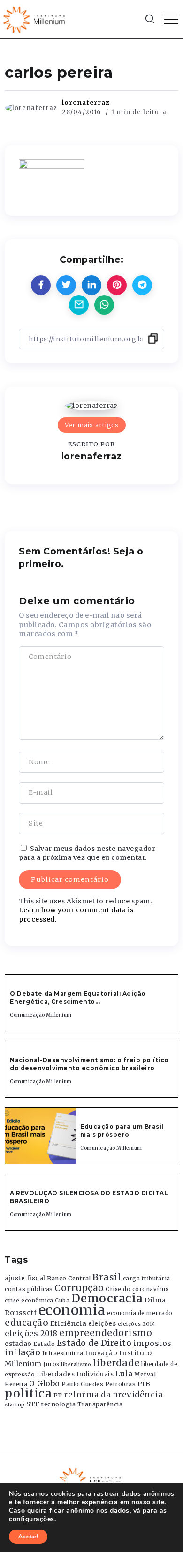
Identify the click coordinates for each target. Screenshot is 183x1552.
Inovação (101, 1353)
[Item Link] (40, 1136)
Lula (124, 1373)
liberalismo (76, 1364)
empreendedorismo (105, 1333)
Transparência (100, 1404)
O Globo (44, 1383)
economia (72, 1310)
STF (33, 1404)
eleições (102, 1324)
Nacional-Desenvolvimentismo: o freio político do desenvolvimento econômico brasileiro (89, 1064)
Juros (51, 1364)
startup (15, 1405)
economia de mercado (140, 1313)
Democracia (107, 1298)
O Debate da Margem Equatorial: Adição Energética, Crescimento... (78, 997)
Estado (44, 1343)
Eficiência (68, 1323)
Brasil (106, 1277)
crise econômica (29, 1300)
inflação (22, 1352)
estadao (18, 1344)
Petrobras (120, 1384)
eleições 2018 (31, 1333)
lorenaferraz (86, 102)
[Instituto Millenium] (35, 19)
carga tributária (146, 1278)
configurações (31, 1519)
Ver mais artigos (92, 425)
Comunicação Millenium (41, 1015)
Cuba (62, 1300)
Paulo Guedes (82, 1384)
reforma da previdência (113, 1394)
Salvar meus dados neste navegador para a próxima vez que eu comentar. (87, 853)
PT (57, 1395)
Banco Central (69, 1278)
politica (28, 1393)
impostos (152, 1343)
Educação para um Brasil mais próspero (122, 1130)
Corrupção (79, 1287)
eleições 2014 (137, 1324)
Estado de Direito (94, 1343)
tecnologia (58, 1404)
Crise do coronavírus (137, 1289)
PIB (144, 1384)
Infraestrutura (63, 1353)
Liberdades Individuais (75, 1374)
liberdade (116, 1362)
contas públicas (29, 1289)
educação (26, 1322)
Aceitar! (28, 1536)
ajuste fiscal (25, 1278)
